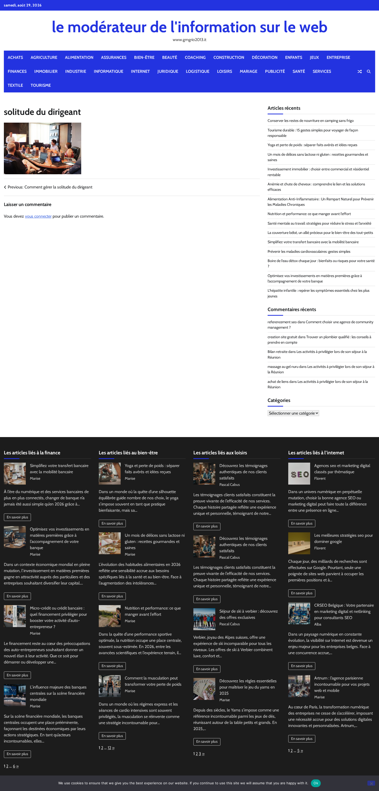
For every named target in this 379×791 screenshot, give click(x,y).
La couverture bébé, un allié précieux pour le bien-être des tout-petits (320, 232)
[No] (371, 783)
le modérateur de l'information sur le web (189, 26)
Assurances (113, 57)
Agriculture (44, 57)
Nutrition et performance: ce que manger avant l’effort (309, 213)
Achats (15, 57)
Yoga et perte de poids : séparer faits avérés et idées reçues (312, 145)
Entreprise (338, 57)
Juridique (168, 71)
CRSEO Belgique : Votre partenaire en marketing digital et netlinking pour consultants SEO (344, 611)
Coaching (195, 57)
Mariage (248, 71)
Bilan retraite (277, 351)
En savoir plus (17, 517)
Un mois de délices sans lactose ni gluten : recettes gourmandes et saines (155, 541)
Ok (316, 783)
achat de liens (278, 381)
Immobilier (45, 71)
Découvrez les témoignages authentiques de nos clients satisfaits (243, 471)
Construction (228, 57)
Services (322, 71)
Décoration (264, 57)
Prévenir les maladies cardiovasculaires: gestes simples (309, 251)
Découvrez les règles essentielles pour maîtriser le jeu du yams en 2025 (248, 687)
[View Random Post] (360, 71)
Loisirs (224, 71)
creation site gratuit (282, 337)
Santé (299, 71)
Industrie (75, 71)
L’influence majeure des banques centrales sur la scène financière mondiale (58, 693)
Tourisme (41, 85)
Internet (140, 71)
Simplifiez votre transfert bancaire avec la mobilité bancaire (313, 242)
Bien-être (144, 57)
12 (109, 747)
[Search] (369, 71)
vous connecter (38, 216)
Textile (15, 85)
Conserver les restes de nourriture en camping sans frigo (311, 120)
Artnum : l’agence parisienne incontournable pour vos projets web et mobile (342, 684)
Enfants (293, 57)
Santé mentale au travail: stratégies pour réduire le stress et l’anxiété (319, 223)
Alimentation (79, 57)
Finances (17, 71)
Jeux (314, 57)
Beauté (169, 57)
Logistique (197, 71)
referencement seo (282, 322)
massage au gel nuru (283, 366)
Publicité (275, 71)
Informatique (108, 71)
